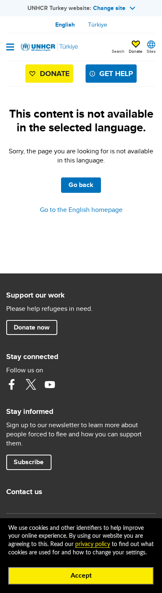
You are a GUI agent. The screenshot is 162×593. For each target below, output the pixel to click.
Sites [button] (151, 51)
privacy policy (92, 544)
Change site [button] (109, 8)
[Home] (48, 47)
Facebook (11, 384)
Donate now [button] (31, 327)
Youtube (49, 384)
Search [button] (118, 51)
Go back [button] (81, 184)
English (65, 24)
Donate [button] (135, 51)
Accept (81, 575)
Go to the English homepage (81, 209)
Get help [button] (116, 73)
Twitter (30, 384)
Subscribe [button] (29, 462)
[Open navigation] (10, 47)
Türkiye (97, 24)
